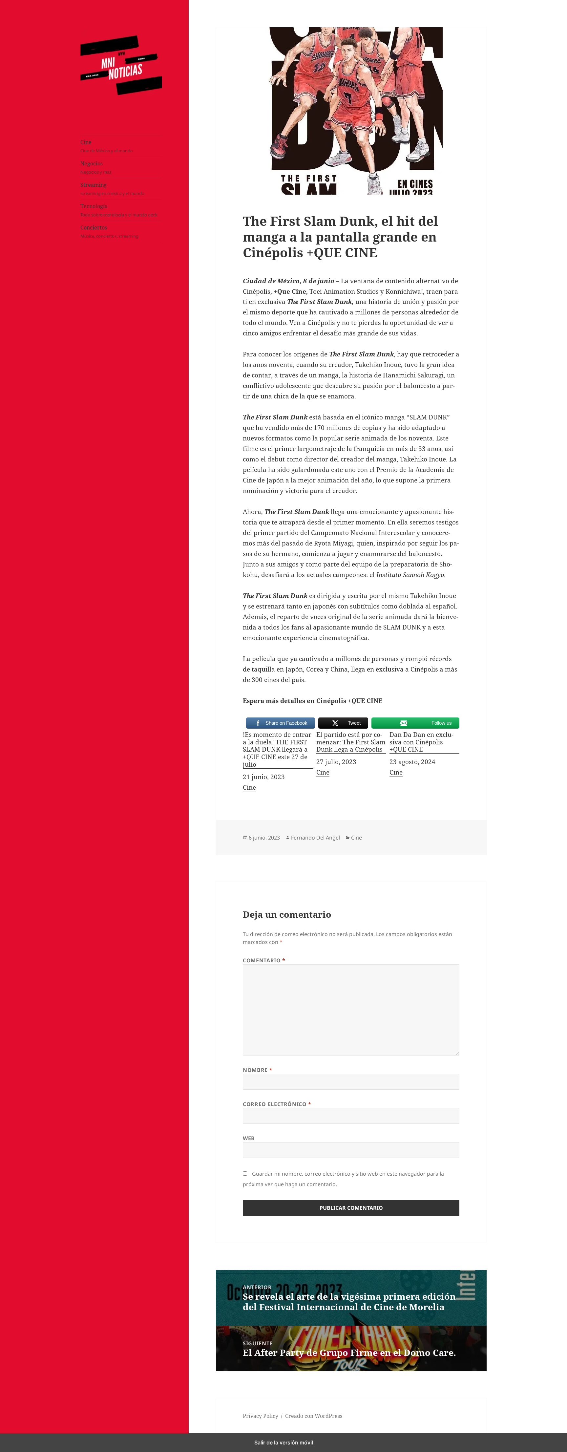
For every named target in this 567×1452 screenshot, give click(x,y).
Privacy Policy (260, 1416)
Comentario (264, 960)
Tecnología (119, 210)
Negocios (95, 167)
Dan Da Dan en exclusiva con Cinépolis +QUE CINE (421, 742)
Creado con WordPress (313, 1416)
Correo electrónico (277, 1104)
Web (249, 1138)
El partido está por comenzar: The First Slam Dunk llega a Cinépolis (351, 742)
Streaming (112, 188)
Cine (106, 146)
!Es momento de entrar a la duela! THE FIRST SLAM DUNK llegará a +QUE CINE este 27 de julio (277, 750)
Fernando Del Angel (315, 837)
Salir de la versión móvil (283, 1442)
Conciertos (109, 231)
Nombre (257, 1070)
